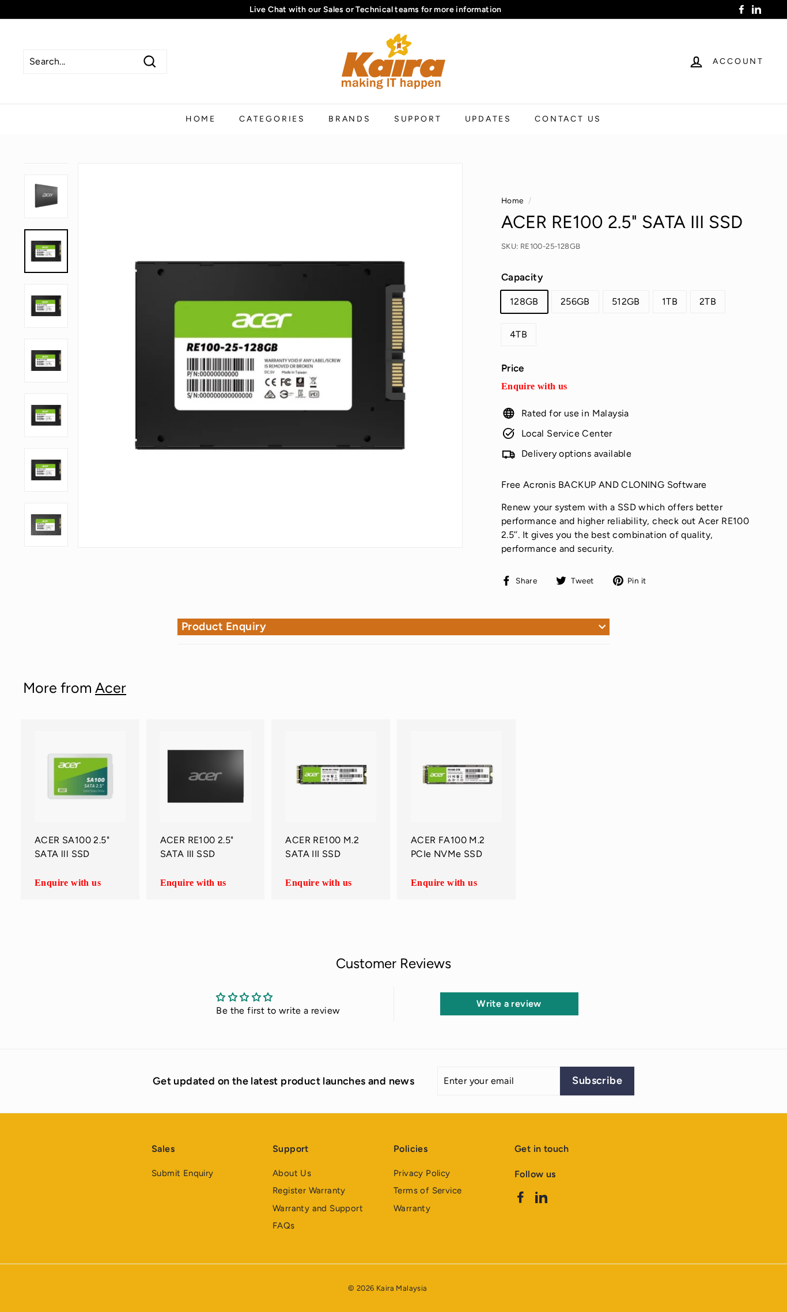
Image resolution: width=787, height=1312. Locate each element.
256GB (575, 301)
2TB (707, 301)
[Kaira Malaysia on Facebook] (520, 1196)
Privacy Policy (422, 1173)
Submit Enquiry (183, 1173)
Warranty (412, 1208)
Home (201, 119)
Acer (110, 687)
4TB (518, 334)
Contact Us (568, 119)
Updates (488, 119)
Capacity (522, 277)
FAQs (284, 1225)
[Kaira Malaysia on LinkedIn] (541, 1196)
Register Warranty (309, 1190)
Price (512, 368)
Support (418, 119)
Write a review (509, 1003)
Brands (349, 119)
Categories (272, 119)
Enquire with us (534, 386)
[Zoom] (270, 355)
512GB (626, 301)
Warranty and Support (318, 1208)
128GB (524, 301)
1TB (670, 301)
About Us (292, 1173)
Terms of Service (427, 1190)
